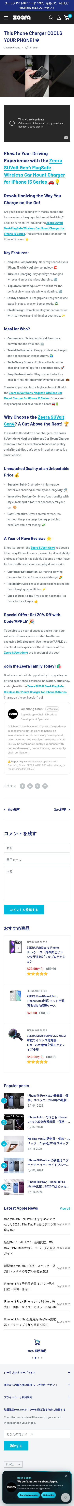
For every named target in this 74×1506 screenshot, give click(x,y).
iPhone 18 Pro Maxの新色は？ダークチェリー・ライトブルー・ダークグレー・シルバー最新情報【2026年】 (48, 1162)
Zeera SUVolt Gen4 (43, 547)
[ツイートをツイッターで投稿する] (37, 786)
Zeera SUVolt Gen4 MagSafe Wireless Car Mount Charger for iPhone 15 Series (34, 228)
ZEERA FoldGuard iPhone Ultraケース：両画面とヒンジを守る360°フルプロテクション (46, 954)
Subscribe (48, 1494)
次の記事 (60, 809)
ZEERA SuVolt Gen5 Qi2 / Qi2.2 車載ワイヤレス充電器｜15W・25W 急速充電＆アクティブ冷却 (46, 1042)
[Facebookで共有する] (22, 786)
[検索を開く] (51, 17)
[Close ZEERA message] (66, 1475)
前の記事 (14, 809)
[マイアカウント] (59, 17)
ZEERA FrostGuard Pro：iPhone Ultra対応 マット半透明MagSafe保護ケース (45, 1000)
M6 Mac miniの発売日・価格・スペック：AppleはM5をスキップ (49, 1141)
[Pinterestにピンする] (30, 786)
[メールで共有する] (45, 786)
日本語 (10, 1464)
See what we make (29, 1494)
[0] (66, 17)
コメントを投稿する (24, 909)
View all (65, 1208)
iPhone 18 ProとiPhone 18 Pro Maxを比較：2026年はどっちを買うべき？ (48, 1184)
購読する (16, 1446)
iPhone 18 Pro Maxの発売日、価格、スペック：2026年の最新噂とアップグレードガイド (49, 1098)
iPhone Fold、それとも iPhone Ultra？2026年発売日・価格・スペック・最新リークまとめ (47, 1119)
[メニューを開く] (6, 17)
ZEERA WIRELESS (37, 942)
